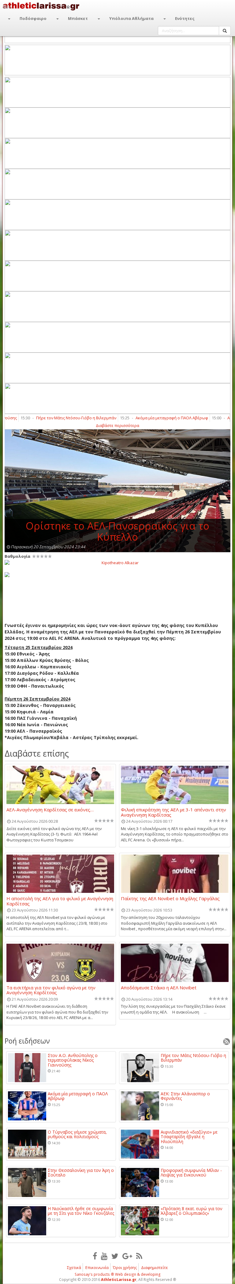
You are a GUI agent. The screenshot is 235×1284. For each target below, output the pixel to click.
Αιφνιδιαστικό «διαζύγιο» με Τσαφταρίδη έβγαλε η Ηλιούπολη (189, 1137)
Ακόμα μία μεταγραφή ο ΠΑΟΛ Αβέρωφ (154, 418)
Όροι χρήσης (125, 1267)
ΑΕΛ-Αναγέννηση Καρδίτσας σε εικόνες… (50, 810)
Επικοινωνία (97, 1267)
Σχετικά (74, 1267)
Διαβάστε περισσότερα (117, 425)
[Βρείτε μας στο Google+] (127, 1256)
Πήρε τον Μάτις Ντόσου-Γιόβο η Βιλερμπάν (59, 418)
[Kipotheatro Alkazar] (117, 562)
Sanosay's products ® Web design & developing (118, 1274)
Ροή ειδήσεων (27, 1041)
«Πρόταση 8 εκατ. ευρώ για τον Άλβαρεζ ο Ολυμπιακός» (191, 1211)
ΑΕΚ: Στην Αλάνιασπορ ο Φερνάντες (185, 1096)
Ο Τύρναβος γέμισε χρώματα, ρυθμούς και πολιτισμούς (77, 1134)
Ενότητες (185, 18)
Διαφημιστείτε (154, 1267)
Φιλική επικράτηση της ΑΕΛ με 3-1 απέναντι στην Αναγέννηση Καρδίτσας (173, 812)
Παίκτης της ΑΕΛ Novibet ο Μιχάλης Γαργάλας (170, 898)
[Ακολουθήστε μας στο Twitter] (114, 1256)
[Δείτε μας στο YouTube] (104, 1256)
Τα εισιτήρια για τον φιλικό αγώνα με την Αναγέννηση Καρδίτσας (50, 990)
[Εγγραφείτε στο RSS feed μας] (139, 1256)
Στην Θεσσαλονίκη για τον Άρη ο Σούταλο (81, 1172)
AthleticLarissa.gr (118, 1279)
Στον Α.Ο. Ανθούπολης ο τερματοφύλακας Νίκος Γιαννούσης (73, 1060)
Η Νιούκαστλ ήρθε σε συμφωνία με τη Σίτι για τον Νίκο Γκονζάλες (81, 1211)
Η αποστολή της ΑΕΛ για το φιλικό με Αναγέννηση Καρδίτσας (59, 901)
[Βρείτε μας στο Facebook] (95, 1256)
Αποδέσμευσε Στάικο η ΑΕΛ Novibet (158, 988)
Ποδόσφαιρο (33, 18)
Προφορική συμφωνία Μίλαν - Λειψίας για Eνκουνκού (191, 1172)
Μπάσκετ (78, 18)
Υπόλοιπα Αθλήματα (131, 18)
